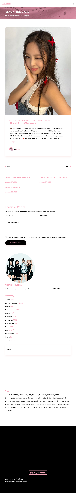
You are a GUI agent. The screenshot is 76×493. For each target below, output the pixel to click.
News (7, 330)
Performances (10, 334)
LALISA (33, 401)
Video (45, 407)
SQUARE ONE (15, 407)
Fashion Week (61, 398)
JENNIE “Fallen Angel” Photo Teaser (53, 177)
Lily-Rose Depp (41, 401)
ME (68, 401)
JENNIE (40, 121)
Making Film (55, 401)
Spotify (7, 407)
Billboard (35, 395)
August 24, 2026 (11, 192)
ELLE (54, 398)
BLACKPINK (42, 395)
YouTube (8, 410)
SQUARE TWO (25, 407)
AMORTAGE (23, 395)
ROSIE (49, 404)
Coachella (36, 398)
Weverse (47, 121)
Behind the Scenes (11, 303)
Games (7, 313)
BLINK (18, 149)
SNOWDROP (65, 404)
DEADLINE (45, 398)
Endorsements (10, 310)
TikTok (40, 407)
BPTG (57, 395)
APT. (29, 395)
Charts (7, 307)
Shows (7, 337)
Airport (7, 395)
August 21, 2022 (14, 121)
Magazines (9, 320)
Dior (50, 398)
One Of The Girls (20, 404)
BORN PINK (50, 395)
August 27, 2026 (11, 182)
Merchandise (9, 323)
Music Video (9, 404)
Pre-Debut (40, 404)
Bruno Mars (22, 398)
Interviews (8, 317)
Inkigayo (8, 401)
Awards (7, 300)
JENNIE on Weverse (12, 187)
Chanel (29, 398)
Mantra (63, 401)
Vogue (50, 407)
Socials (12, 15)
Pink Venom (31, 404)
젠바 (13, 142)
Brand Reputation (11, 398)
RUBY (58, 404)
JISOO (28, 401)
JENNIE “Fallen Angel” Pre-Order (18, 177)
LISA (49, 401)
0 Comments (25, 121)
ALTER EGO (14, 395)
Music (7, 327)
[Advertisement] (38, 372)
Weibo (56, 407)
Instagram (15, 401)
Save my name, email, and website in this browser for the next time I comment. (36, 237)
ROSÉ (54, 404)
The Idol (34, 407)
